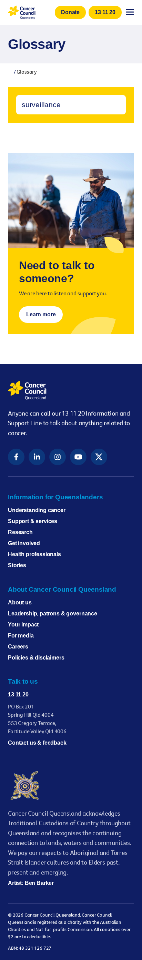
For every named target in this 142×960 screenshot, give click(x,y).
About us (20, 602)
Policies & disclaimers (36, 658)
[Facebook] (16, 457)
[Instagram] (57, 457)
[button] (70, 12)
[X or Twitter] (99, 457)
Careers (18, 647)
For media (21, 636)
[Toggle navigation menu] (130, 12)
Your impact (23, 624)
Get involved (24, 543)
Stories (17, 565)
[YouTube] (78, 457)
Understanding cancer (36, 510)
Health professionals (34, 554)
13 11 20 (18, 694)
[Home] (10, 71)
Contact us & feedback (37, 743)
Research (20, 532)
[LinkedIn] (37, 457)
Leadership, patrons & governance (52, 613)
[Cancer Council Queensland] (71, 390)
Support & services (32, 521)
